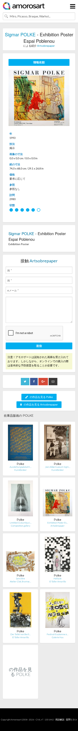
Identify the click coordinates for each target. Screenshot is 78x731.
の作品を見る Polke (41, 397)
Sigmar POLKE (20, 34)
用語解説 (59, 719)
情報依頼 (39, 62)
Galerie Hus (57, 637)
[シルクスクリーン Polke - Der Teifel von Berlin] (20, 611)
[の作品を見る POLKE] (20, 695)
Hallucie (58, 578)
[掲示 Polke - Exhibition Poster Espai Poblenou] (57, 499)
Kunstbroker (20, 469)
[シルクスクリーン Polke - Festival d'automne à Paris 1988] (57, 611)
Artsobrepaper (46, 45)
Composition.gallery (20, 525)
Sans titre (20, 578)
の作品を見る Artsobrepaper (41, 404)
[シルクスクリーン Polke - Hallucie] (57, 555)
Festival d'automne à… (57, 634)
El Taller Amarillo (57, 581)
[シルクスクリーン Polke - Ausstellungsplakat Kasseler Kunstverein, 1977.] (20, 443)
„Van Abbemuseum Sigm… (57, 466)
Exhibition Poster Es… (57, 522)
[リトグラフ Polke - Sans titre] (20, 555)
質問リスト (71, 719)
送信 (39, 345)
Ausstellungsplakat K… (20, 466)
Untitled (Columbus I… (20, 522)
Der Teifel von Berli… (20, 634)
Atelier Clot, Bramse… (20, 581)
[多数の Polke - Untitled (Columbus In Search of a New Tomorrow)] (20, 499)
